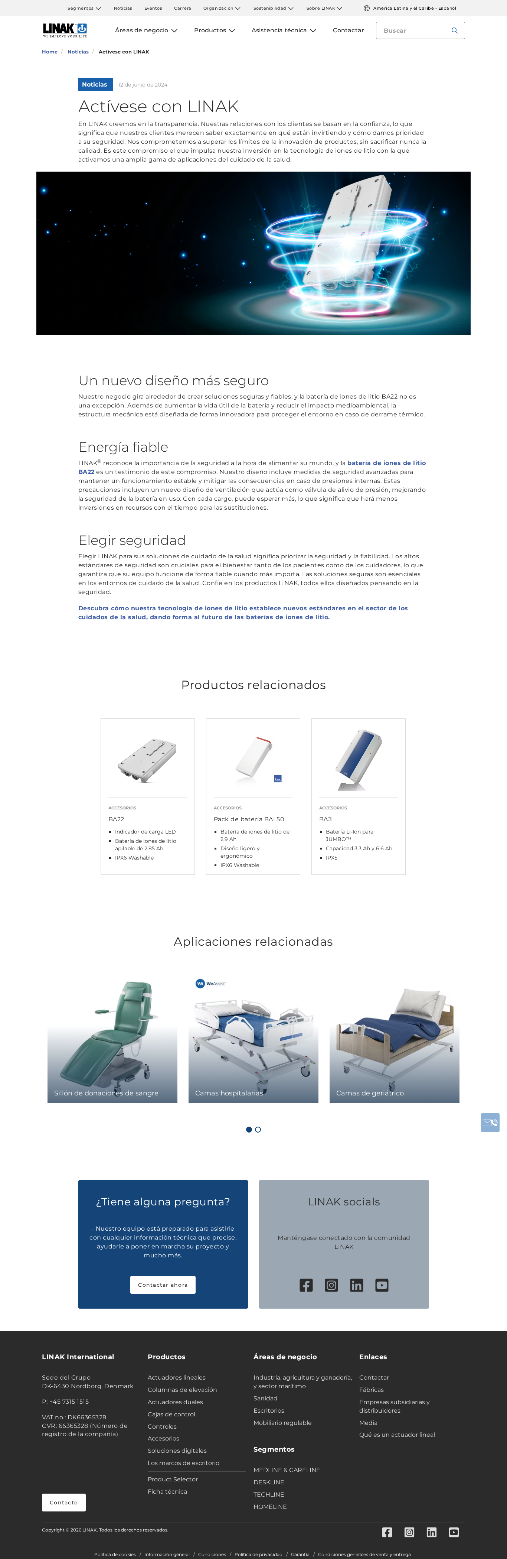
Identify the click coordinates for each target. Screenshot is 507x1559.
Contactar (374, 1377)
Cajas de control (171, 1414)
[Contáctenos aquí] (490, 1122)
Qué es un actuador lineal (397, 1434)
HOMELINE (270, 1506)
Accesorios (163, 1438)
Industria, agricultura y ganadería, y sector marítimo (303, 1382)
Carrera (183, 8)
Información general (167, 1554)
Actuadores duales (175, 1402)
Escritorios (269, 1410)
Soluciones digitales (177, 1450)
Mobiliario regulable (283, 1422)
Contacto (64, 1502)
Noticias (123, 8)
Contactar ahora (163, 1285)
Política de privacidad (258, 1554)
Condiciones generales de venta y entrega (364, 1554)
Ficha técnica (167, 1491)
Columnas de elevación (182, 1389)
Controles (162, 1426)
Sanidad (266, 1398)
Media (368, 1422)
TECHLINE (269, 1494)
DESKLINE (269, 1482)
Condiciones (212, 1554)
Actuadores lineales (177, 1377)
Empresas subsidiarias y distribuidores (394, 1406)
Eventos (153, 8)
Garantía (300, 1554)
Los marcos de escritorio (183, 1463)
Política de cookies (115, 1554)
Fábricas (371, 1389)
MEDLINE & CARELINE (287, 1470)
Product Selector (173, 1479)
